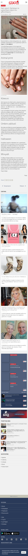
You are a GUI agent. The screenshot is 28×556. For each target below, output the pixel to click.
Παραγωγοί (4, 511)
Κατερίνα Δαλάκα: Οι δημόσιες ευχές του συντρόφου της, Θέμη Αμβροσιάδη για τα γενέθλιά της (15, 430)
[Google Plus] (9, 180)
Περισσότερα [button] (5, 553)
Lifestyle (3, 5)
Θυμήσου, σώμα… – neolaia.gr (10, 214)
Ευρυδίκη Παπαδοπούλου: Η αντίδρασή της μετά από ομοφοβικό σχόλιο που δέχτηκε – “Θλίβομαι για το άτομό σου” (13, 308)
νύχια (2, 44)
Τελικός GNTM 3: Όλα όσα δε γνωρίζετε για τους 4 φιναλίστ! (13, 245)
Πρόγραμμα (5, 508)
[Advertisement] (11, 478)
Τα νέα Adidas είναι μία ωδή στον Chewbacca (14, 276)
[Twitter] (7, 180)
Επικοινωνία (5, 513)
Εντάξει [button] (23, 552)
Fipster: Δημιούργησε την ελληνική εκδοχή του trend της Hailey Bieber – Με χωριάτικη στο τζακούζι (17, 442)
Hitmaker (4, 524)
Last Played (4, 522)
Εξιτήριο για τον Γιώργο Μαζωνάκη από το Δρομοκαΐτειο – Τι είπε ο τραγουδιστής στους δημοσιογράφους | (16, 448)
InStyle (6, 171)
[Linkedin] (10, 180)
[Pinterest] (12, 180)
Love (25, 361)
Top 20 (3, 519)
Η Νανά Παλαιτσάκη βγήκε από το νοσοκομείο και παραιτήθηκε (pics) (11, 341)
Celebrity (4, 459)
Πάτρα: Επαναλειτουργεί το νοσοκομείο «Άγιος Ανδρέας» (17, 424)
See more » (24, 392)
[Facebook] (5, 180)
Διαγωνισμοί (5, 466)
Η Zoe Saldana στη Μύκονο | (13, 435)
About (3, 506)
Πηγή (25, 175)
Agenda (4, 457)
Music (3, 464)
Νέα (3, 517)
